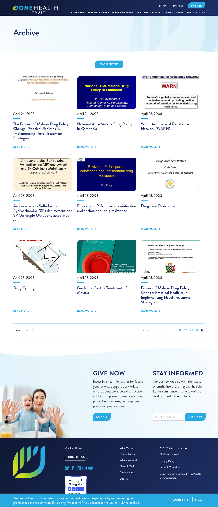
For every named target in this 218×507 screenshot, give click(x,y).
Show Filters (109, 64)
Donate (196, 6)
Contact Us (177, 6)
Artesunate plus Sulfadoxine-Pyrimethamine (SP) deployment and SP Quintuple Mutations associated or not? (42, 213)
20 (168, 329)
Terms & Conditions (169, 467)
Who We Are (76, 12)
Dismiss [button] (200, 500)
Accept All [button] (180, 500)
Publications (196, 12)
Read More (21, 147)
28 (179, 329)
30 (191, 329)
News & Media (175, 12)
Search (162, 6)
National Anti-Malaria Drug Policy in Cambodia (104, 126)
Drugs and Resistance (158, 206)
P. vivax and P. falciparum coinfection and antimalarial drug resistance (106, 208)
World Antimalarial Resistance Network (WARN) (165, 126)
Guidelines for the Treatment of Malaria (102, 290)
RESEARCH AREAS (98, 12)
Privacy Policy (167, 461)
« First (147, 329)
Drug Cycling (23, 288)
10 (162, 329)
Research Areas (128, 454)
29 (185, 329)
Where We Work (122, 12)
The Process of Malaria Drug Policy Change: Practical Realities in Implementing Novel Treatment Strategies (41, 131)
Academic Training (150, 12)
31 (196, 329)
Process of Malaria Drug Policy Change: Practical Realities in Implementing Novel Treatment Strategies (165, 295)
